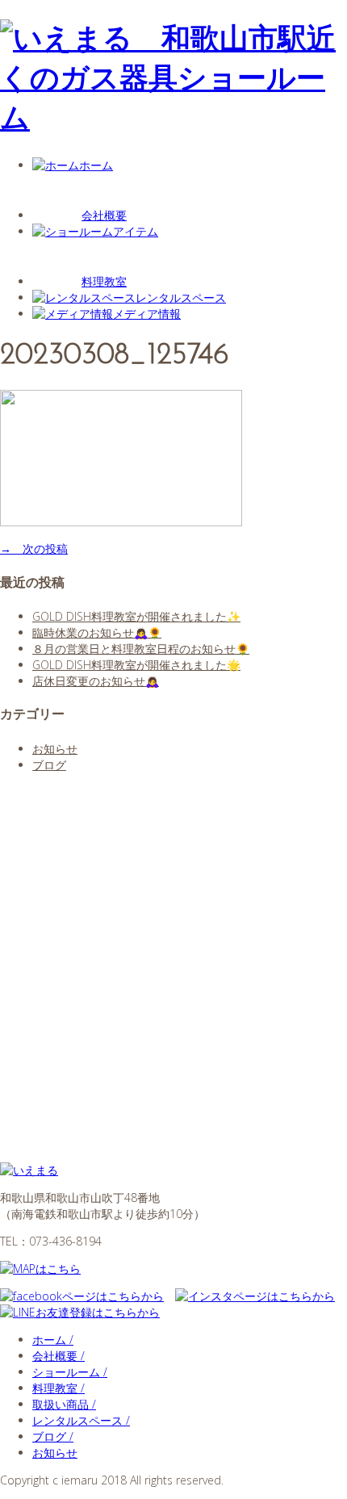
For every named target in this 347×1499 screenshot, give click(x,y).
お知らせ (54, 748)
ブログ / (52, 1436)
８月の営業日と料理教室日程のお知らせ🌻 (140, 648)
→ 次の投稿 (34, 548)
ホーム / (52, 1339)
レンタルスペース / (81, 1420)
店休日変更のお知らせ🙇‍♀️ (95, 681)
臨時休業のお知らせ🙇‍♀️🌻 (96, 632)
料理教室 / (58, 1388)
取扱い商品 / (64, 1404)
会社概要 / (58, 1355)
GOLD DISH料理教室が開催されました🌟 (136, 664)
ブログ (49, 765)
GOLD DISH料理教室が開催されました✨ (136, 616)
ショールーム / (69, 1372)
